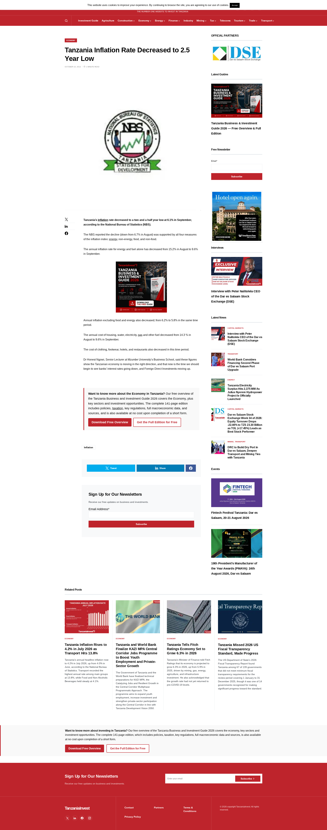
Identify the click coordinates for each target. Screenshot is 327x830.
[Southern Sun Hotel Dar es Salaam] (236, 216)
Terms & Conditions (189, 809)
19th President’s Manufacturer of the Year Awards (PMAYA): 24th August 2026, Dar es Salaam (234, 568)
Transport (233, 354)
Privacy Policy (132, 816)
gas (140, 334)
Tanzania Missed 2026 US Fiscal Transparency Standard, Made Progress (238, 649)
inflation (103, 220)
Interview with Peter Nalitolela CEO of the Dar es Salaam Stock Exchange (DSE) (235, 296)
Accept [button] (235, 5)
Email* (214, 161)
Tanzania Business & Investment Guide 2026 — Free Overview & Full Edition (236, 128)
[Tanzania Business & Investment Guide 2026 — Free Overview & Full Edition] (236, 100)
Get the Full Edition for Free (157, 422)
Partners (159, 807)
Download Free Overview (110, 422)
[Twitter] (67, 818)
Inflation (88, 447)
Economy (70, 40)
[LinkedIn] (74, 818)
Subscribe (246, 778)
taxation (117, 408)
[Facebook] (82, 818)
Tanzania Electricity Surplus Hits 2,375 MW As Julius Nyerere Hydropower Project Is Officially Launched (245, 392)
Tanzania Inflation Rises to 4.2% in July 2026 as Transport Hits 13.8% (86, 649)
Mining (231, 442)
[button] (66, 20)
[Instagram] (89, 818)
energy (113, 239)
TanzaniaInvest (77, 808)
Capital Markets (236, 328)
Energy (231, 380)
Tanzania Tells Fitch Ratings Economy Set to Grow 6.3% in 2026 (186, 649)
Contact (129, 807)
